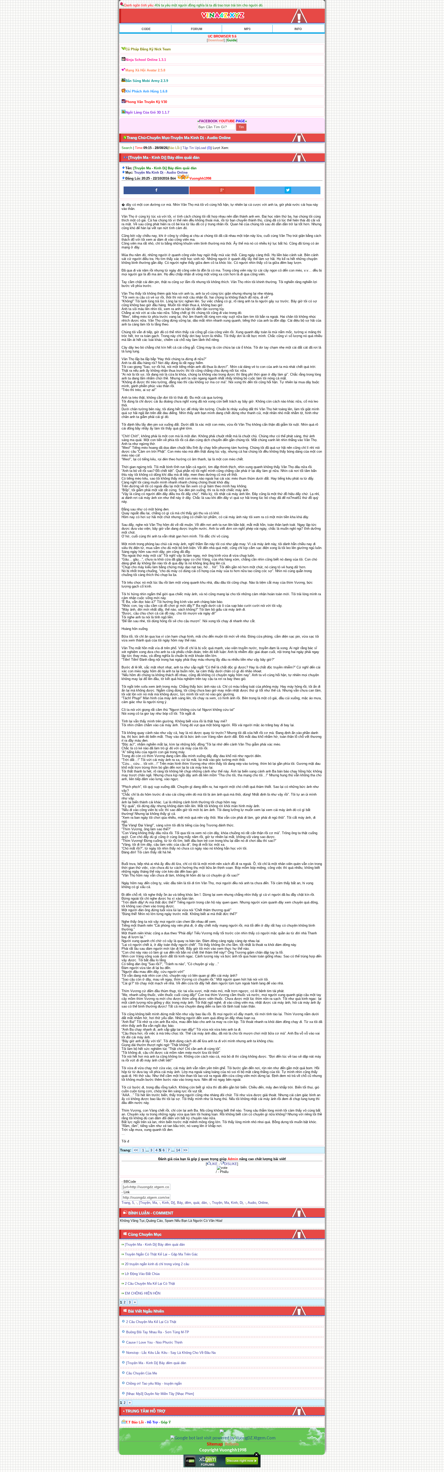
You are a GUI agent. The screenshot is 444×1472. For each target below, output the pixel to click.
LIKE (214, 1164)
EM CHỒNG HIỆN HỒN (142, 1293)
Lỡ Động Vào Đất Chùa (142, 1274)
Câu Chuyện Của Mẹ (141, 1373)
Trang (126, 1203)
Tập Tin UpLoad (194, 148)
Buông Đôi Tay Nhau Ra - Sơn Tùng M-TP (157, 1332)
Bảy (180, 1203)
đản (204, 1203)
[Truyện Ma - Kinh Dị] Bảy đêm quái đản (155, 1244)
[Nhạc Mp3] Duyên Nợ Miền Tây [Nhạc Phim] (160, 1394)
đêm (188, 1203)
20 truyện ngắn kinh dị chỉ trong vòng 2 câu (157, 1264)
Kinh (165, 1203)
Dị (241, 1203)
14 (178, 1150)
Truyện (217, 1203)
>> (185, 1150)
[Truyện (144, 1203)
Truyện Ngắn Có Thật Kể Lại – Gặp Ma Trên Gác (161, 1254)
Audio (252, 1203)
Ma (154, 1203)
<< (136, 1150)
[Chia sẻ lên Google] (222, 190)
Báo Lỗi (174, 148)
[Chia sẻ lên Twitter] (287, 190)
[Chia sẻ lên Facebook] (156, 190)
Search (127, 148)
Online (263, 1203)
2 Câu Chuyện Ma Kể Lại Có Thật (150, 1283)
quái (196, 1203)
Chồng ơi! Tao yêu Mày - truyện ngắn (154, 1383)
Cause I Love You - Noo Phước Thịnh (154, 1342)
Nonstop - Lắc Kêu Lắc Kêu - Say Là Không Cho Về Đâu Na (171, 1353)
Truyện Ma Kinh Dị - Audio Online (161, 172)
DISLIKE (230, 1164)
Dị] (173, 1203)
